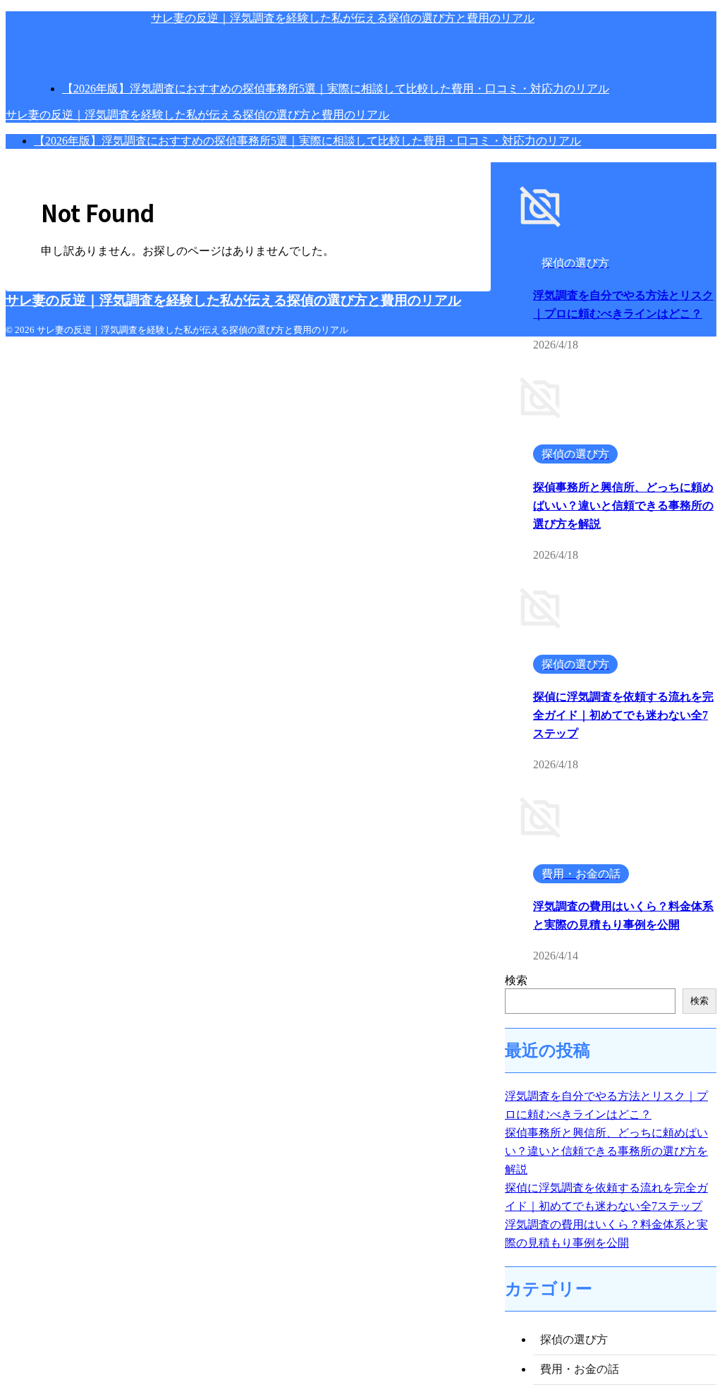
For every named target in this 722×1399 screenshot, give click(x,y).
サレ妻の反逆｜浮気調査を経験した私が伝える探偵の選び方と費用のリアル (342, 18)
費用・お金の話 (579, 1369)
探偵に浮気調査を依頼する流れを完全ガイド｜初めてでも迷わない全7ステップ (623, 715)
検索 (516, 980)
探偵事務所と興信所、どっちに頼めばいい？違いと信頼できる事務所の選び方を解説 (623, 505)
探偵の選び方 (574, 1339)
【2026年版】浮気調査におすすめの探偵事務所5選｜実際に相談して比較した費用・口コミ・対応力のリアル (307, 141)
